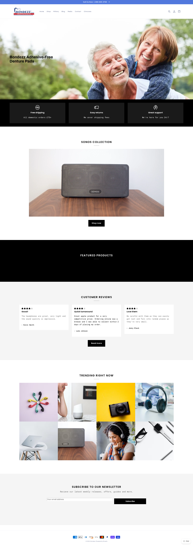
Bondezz (93, 541)
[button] (169, 11)
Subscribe (130, 501)
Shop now (96, 223)
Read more (96, 343)
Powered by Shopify (101, 541)
